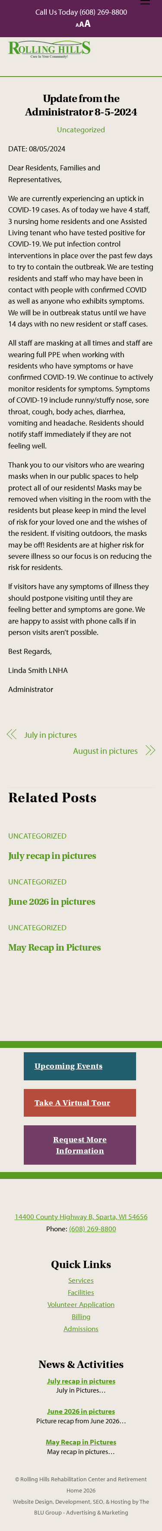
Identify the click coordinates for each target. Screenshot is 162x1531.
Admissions (81, 1328)
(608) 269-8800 (103, 12)
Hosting (121, 1501)
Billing (81, 1316)
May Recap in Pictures (54, 947)
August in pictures (105, 750)
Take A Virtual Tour (73, 1103)
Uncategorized (81, 130)
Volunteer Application (81, 1304)
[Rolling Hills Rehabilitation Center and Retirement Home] (49, 54)
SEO (98, 1501)
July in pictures (50, 734)
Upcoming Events (69, 1066)
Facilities (81, 1292)
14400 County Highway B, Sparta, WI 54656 (81, 1216)
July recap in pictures (52, 856)
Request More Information (80, 1145)
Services (81, 1279)
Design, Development (62, 1501)
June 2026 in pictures (51, 901)
